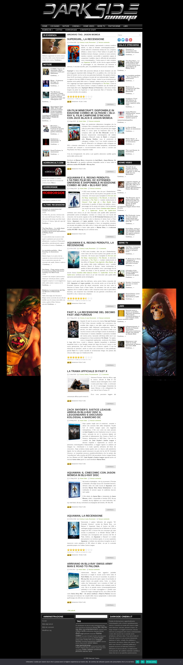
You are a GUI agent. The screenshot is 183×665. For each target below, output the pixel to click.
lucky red (87, 639)
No (143, 662)
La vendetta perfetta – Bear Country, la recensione (52, 251)
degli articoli (47, 624)
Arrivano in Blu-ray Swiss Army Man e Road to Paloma (90, 565)
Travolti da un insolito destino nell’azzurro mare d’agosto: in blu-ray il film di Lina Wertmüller (133, 170)
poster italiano (93, 643)
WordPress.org (46, 630)
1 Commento (102, 248)
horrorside (84, 636)
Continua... (110, 104)
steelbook (92, 647)
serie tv (87, 647)
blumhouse (89, 627)
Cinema (76, 26)
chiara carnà (80, 631)
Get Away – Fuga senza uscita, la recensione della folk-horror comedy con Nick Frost (53, 271)
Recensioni (92, 42)
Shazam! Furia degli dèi (96, 262)
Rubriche (47, 30)
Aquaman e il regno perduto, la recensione (90, 244)
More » (53, 183)
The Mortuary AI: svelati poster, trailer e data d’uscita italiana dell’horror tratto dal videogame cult (58, 95)
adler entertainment (96, 625)
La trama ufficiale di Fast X (87, 371)
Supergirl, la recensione (85, 39)
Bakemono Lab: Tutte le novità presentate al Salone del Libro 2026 (133, 343)
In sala (86, 42)
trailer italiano (87, 649)
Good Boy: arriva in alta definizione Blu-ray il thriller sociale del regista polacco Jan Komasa (133, 231)
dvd (78, 633)
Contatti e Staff (88, 30)
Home (44, 26)
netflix (98, 641)
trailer (80, 649)
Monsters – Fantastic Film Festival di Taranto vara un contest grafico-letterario (57, 129)
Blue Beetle (109, 262)
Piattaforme (114, 26)
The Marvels (103, 258)
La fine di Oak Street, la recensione (133, 128)
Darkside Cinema (94, 658)
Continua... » (55, 75)
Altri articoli (71, 610)
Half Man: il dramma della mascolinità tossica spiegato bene (133, 249)
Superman (87, 62)
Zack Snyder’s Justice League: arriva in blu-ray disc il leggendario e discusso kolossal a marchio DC (89, 413)
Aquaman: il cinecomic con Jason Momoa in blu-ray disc (91, 474)
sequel (82, 647)
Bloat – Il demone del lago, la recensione (57, 82)
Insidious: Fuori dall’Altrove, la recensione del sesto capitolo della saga (133, 101)
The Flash (106, 83)
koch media (98, 638)
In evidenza (50, 35)
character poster (102, 629)
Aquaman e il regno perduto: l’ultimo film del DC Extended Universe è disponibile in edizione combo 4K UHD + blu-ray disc (91, 181)
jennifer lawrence (82, 638)
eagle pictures (85, 633)
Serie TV (101, 26)
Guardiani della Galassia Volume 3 (88, 272)
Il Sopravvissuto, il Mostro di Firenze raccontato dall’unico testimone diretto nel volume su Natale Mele (133, 330)
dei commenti (48, 627)
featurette (93, 633)
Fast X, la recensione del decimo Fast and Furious (91, 313)
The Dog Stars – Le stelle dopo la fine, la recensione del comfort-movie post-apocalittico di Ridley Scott (54, 230)
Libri (125, 26)
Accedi (44, 621)
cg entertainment (90, 629)
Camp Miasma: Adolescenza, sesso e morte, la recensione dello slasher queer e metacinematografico (128, 116)
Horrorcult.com (53, 163)
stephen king (99, 647)
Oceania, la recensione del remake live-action (51, 209)
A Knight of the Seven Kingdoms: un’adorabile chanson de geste (132, 273)
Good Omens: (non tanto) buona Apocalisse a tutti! (133, 295)
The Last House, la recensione (132, 150)
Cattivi (59, 30)
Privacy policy (151, 662)
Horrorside (71, 30)
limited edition (80, 639)
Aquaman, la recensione (85, 515)
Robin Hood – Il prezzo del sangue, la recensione (132, 140)
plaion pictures (84, 643)
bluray (95, 627)
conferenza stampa (92, 631)
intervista (100, 636)
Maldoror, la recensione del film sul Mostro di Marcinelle (53, 290)
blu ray (101, 627)
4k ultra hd (88, 625)
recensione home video (98, 646)
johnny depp (91, 638)
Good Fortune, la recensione (57, 151)
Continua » (58, 60)
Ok (138, 662)
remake (78, 647)
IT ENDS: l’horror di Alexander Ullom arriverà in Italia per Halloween (57, 71)
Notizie (65, 26)
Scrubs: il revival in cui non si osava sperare (133, 283)
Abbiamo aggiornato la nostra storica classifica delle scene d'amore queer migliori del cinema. (53, 58)
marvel (93, 639)
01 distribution (80, 625)
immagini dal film (92, 636)
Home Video (88, 26)
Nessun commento (104, 42)
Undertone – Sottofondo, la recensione (56, 140)
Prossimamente (93, 374)
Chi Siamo (55, 26)
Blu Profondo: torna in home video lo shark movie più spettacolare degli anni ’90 (133, 218)
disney (101, 631)
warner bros (87, 651)
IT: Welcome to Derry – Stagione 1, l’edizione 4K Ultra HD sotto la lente (133, 261)
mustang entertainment (89, 641)
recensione (83, 645)
